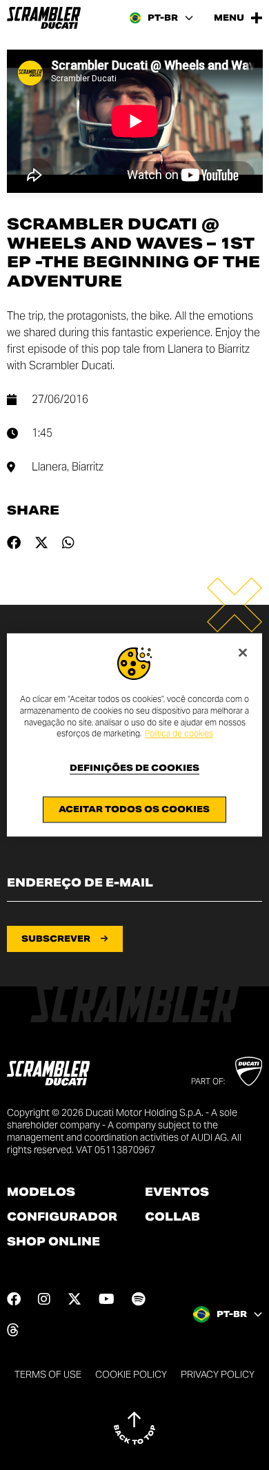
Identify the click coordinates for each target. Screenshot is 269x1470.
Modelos (41, 1192)
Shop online (53, 1242)
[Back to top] (134, 1428)
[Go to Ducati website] (248, 1071)
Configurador (62, 1217)
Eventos (177, 1192)
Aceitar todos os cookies (134, 810)
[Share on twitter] (41, 543)
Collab (172, 1217)
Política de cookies (179, 734)
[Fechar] (243, 652)
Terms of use (47, 1374)
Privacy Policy (218, 1374)
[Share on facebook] (14, 543)
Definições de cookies (134, 769)
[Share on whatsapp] (68, 543)
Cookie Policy (131, 1374)
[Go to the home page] (44, 18)
